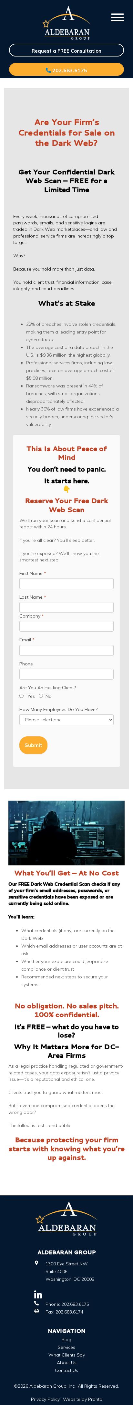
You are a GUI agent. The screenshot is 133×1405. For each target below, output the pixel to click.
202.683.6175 (69, 70)
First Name (32, 573)
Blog (66, 1339)
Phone (26, 664)
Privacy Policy (45, 1399)
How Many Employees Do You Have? (58, 709)
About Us (67, 1363)
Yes (31, 696)
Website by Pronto (82, 1399)
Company (31, 616)
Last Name (32, 597)
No (47, 696)
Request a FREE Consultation (66, 51)
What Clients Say (66, 1355)
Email (27, 640)
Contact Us (66, 1370)
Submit (33, 745)
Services (66, 1347)
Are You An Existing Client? (47, 687)
